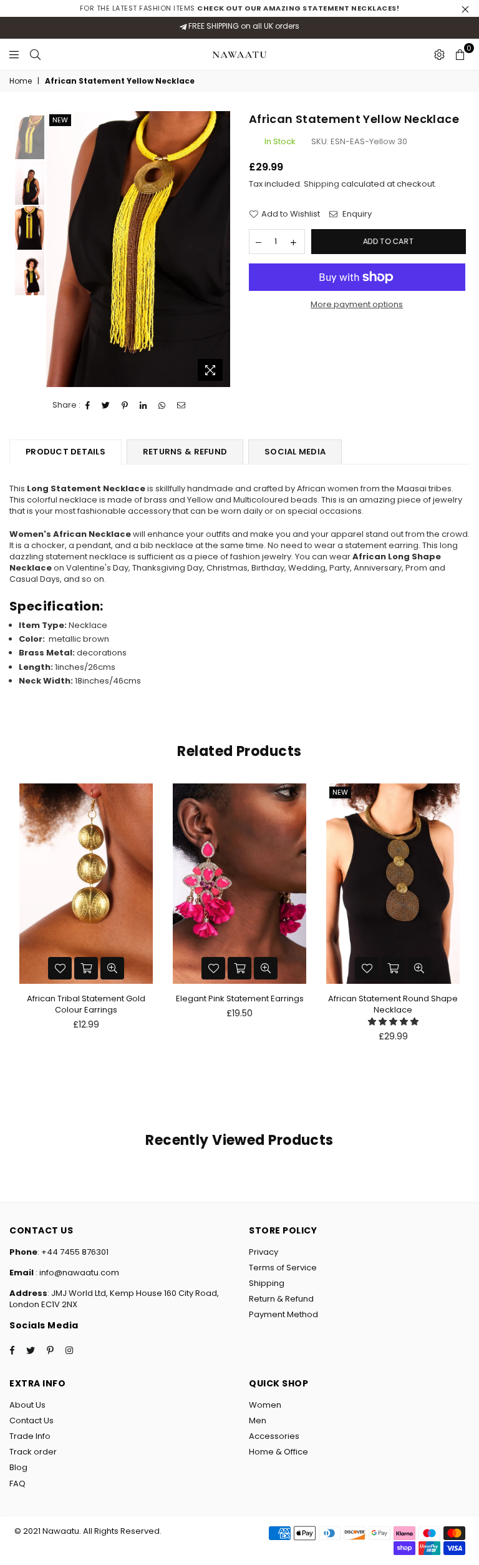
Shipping (321, 184)
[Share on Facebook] (88, 405)
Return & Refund (281, 1299)
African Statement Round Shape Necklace (393, 1004)
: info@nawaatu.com (76, 1272)
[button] (393, 1022)
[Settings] (439, 54)
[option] (138, 249)
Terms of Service (283, 1267)
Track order (33, 1452)
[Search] (35, 54)
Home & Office (278, 1452)
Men (257, 1420)
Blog (18, 1467)
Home (20, 81)
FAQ (17, 1483)
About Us (27, 1405)
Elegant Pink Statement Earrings (240, 998)
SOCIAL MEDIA (295, 452)
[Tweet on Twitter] (106, 405)
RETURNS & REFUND (185, 452)
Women (265, 1405)
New (60, 120)
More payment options (357, 304)
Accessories (274, 1436)
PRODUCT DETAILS (65, 452)
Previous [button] (57, 249)
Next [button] (219, 249)
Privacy (263, 1252)
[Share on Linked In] (143, 405)
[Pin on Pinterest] (125, 405)
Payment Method (283, 1314)
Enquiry (356, 214)
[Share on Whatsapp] (162, 405)
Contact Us (31, 1420)
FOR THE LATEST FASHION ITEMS (240, 8)
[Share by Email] (181, 405)
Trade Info (30, 1436)
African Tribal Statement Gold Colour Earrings (86, 1004)
